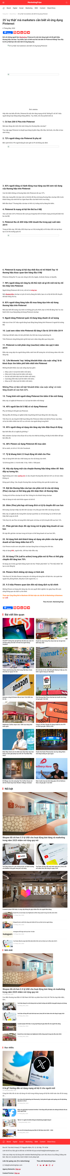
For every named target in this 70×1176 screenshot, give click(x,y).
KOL (12, 550)
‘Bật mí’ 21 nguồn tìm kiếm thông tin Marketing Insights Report (34, 1120)
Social (21, 8)
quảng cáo (21, 476)
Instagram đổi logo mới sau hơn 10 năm (24, 931)
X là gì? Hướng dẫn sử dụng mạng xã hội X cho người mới (29, 1088)
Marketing (29, 8)
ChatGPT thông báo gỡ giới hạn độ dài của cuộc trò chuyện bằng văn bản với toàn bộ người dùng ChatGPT (18, 642)
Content (42, 8)
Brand (9, 8)
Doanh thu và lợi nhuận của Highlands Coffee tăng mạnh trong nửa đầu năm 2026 (35, 912)
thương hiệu (10, 294)
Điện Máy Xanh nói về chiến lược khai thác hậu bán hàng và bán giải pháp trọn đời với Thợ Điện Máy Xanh (18, 753)
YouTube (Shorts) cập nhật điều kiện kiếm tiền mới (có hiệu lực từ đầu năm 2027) (35, 941)
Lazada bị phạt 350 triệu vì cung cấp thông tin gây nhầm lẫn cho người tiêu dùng (27, 909)
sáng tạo (34, 290)
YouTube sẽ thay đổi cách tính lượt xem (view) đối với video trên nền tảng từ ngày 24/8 (41, 1013)
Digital (15, 8)
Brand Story (51, 8)
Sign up (18, 1169)
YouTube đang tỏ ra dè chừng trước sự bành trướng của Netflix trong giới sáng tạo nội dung (42, 1003)
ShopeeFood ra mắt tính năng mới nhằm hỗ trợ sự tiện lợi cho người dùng (33, 922)
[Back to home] (35, 2)
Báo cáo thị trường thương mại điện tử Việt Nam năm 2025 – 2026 (35, 1130)
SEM (36, 8)
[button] (3, 2)
